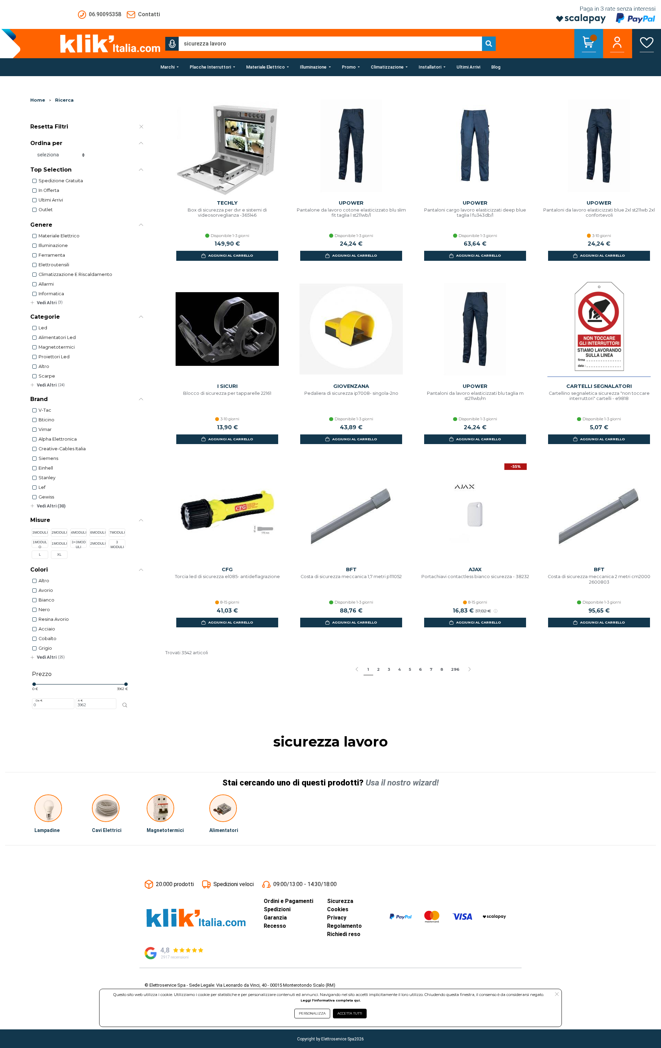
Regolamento (344, 926)
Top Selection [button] (51, 169)
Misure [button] (40, 520)
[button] (172, 44)
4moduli (78, 532)
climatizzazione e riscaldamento (75, 274)
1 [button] (368, 669)
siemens (48, 458)
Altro (44, 366)
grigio (45, 648)
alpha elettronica (58, 439)
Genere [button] (41, 225)
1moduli (59, 543)
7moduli (117, 532)
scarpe (47, 376)
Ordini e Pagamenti (288, 901)
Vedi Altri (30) (51, 505)
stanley (47, 477)
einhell (46, 468)
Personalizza (312, 1013)
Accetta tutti (349, 1013)
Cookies (337, 909)
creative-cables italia (62, 448)
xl (59, 554)
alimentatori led (57, 337)
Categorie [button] (45, 317)
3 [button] (389, 669)
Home (37, 100)
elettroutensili (54, 264)
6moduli (98, 532)
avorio (46, 590)
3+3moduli (79, 544)
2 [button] (378, 669)
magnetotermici (57, 347)
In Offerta (49, 190)
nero (44, 609)
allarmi (46, 284)
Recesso (275, 926)
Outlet (46, 209)
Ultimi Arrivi (51, 200)
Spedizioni (277, 909)
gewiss (46, 497)
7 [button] (431, 669)
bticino (46, 419)
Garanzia (275, 917)
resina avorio (54, 619)
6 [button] (420, 669)
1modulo (40, 544)
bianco (46, 600)
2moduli (59, 532)
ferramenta (52, 255)
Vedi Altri (50, 302)
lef (42, 487)
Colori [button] (39, 569)
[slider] (34, 684)
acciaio (47, 628)
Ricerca (64, 100)
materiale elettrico (59, 235)
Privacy (336, 917)
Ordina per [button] (46, 143)
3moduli (40, 532)
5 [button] (410, 669)
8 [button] (441, 669)
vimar (45, 429)
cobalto (47, 638)
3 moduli (117, 544)
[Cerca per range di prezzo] (124, 704)
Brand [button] (39, 399)
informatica (51, 293)
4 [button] (399, 669)
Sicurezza (340, 901)
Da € (38, 700)
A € (80, 700)
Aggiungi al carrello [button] (230, 255)
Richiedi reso (343, 934)
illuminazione (53, 245)
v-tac (45, 410)
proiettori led (54, 356)
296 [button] (455, 669)
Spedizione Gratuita (61, 180)
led (43, 327)
